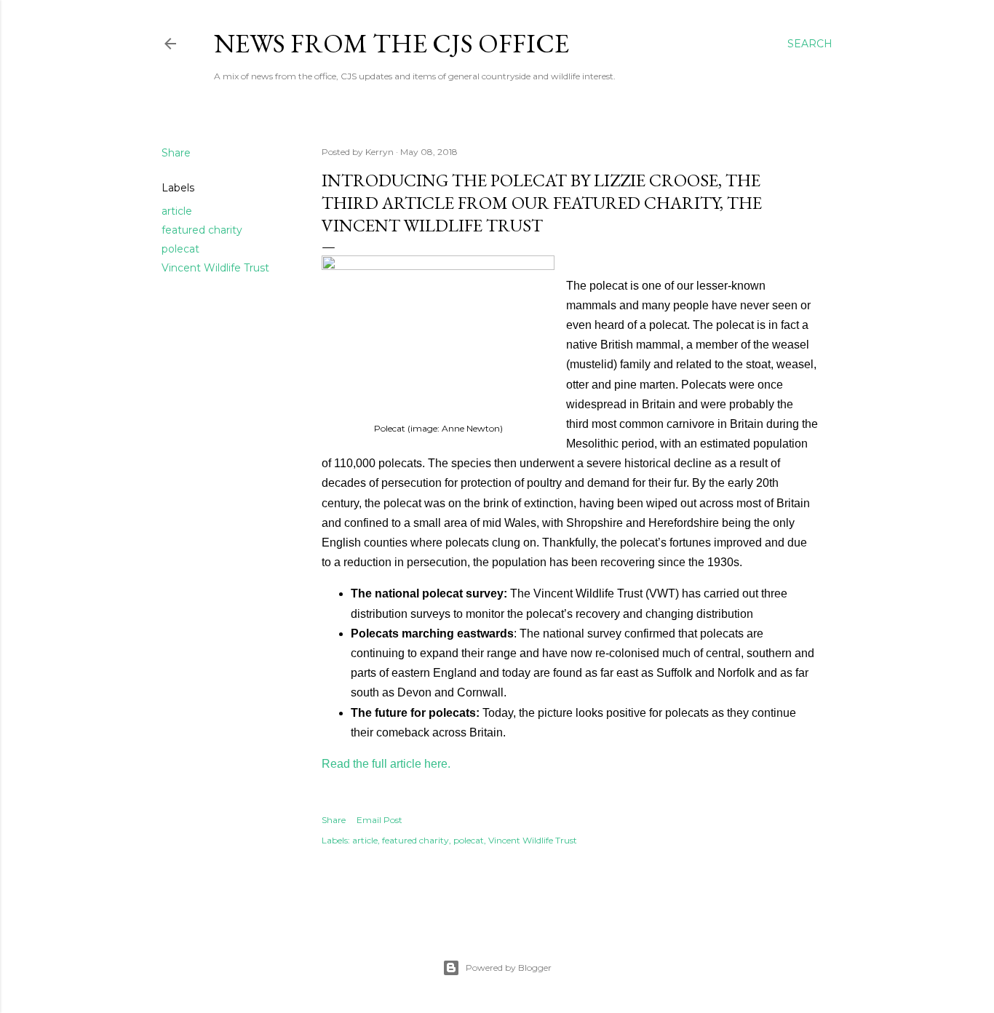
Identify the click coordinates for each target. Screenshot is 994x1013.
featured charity (202, 230)
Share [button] (176, 152)
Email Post (379, 819)
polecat (180, 248)
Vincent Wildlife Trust (215, 267)
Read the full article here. (386, 764)
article (177, 211)
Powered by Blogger (509, 967)
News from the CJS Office (391, 43)
